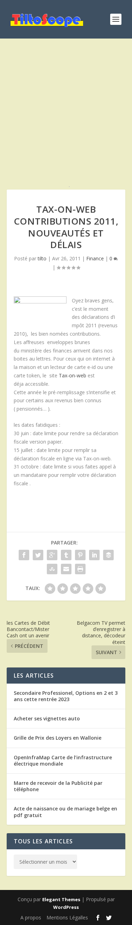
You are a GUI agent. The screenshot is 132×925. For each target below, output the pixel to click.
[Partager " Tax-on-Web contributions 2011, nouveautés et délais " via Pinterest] (80, 555)
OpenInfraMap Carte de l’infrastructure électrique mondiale (63, 760)
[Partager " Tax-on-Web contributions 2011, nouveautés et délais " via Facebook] (24, 555)
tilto (42, 258)
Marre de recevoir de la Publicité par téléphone (58, 786)
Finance (95, 258)
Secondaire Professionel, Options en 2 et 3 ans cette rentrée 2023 (66, 696)
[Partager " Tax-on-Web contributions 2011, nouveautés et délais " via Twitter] (38, 555)
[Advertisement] (66, 118)
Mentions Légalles (67, 917)
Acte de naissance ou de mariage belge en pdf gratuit (65, 811)
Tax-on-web (72, 375)
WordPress (66, 907)
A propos (30, 917)
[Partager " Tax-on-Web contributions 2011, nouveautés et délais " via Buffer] (108, 555)
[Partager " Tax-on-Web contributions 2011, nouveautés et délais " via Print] (80, 569)
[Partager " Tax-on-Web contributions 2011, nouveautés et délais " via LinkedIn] (94, 555)
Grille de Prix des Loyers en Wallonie (57, 737)
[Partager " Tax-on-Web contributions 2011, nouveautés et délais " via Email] (66, 569)
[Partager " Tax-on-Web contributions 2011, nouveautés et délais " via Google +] (52, 555)
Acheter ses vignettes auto (47, 718)
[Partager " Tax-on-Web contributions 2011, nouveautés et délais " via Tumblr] (66, 555)
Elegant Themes (61, 899)
